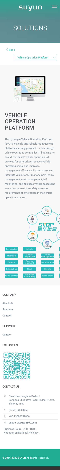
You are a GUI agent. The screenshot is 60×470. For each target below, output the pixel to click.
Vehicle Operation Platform (32, 57)
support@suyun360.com (23, 422)
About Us (7, 303)
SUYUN (22, 457)
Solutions (7, 309)
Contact (7, 315)
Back (11, 50)
